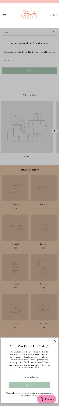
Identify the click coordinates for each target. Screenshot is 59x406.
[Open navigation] (10, 15)
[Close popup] (54, 340)
